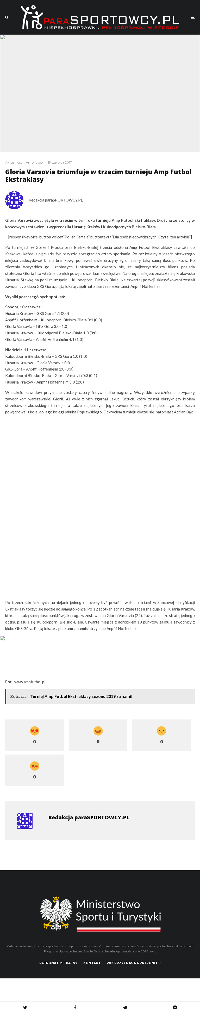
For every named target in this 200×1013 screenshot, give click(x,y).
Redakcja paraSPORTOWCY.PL (56, 200)
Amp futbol (34, 162)
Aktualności (14, 162)
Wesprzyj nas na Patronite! (134, 963)
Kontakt (92, 963)
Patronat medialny (58, 963)
